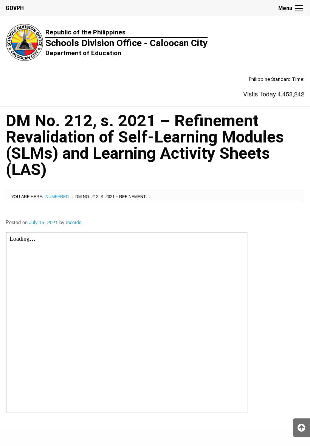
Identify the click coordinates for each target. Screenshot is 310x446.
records (73, 222)
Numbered (57, 196)
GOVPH (15, 8)
